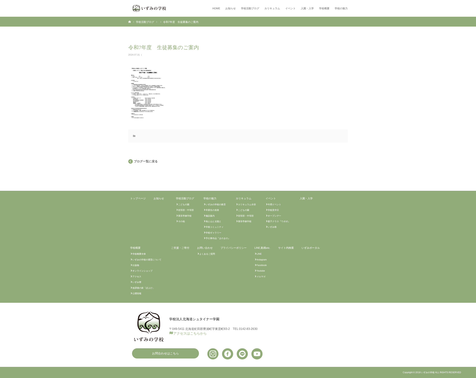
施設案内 (210, 216)
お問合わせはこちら (165, 353)
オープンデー (274, 216)
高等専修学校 (185, 216)
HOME (216, 8)
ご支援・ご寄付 (180, 247)
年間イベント (274, 204)
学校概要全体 (139, 254)
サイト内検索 (286, 247)
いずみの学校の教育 (216, 204)
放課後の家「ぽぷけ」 (143, 288)
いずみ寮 (136, 282)
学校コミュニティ (214, 227)
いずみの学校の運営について (146, 259)
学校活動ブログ (250, 8)
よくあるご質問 (207, 254)
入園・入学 (307, 8)
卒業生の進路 (212, 210)
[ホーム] (129, 21)
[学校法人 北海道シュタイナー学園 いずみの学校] (149, 8)
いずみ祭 (272, 227)
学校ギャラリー (213, 232)
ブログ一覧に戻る (146, 161)
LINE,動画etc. (262, 247)
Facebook (262, 265)
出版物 (135, 265)
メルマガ (261, 276)
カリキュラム (272, 8)
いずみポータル (311, 247)
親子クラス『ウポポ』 (279, 221)
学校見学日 (273, 210)
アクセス (136, 276)
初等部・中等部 (186, 210)
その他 (181, 221)
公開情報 (136, 293)
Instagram (262, 259)
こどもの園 (183, 204)
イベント (290, 8)
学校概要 (324, 8)
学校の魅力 (341, 8)
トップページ (138, 198)
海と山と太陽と (213, 221)
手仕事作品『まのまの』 (218, 238)
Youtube (261, 271)
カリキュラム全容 (247, 204)
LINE (259, 254)
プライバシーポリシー (234, 247)
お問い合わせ (205, 247)
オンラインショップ (142, 271)
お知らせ (230, 8)
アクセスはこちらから (190, 333)
